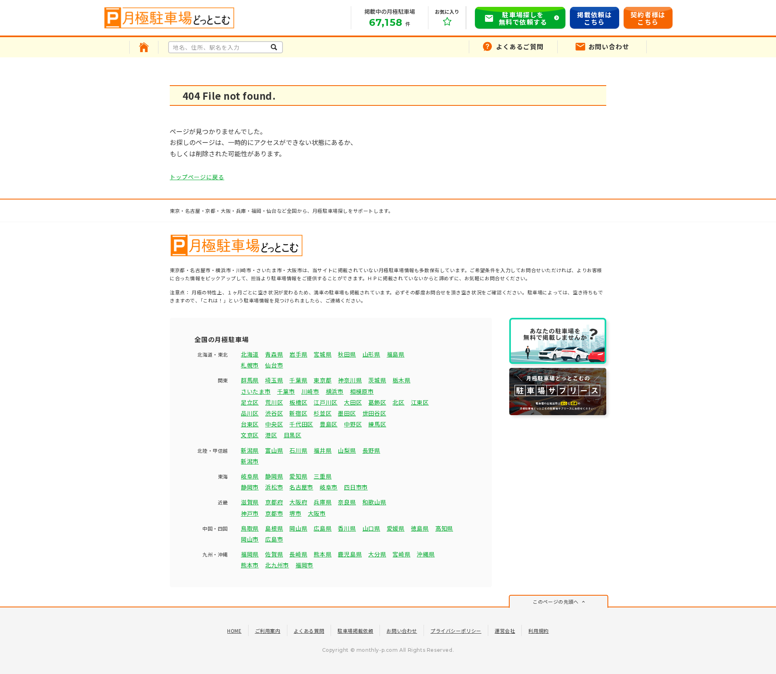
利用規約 (538, 630)
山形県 (371, 354)
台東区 (250, 424)
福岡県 (250, 554)
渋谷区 (274, 413)
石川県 (298, 450)
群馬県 (250, 380)
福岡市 (304, 565)
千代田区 (301, 424)
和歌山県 (374, 502)
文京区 (250, 435)
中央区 (274, 424)
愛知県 (298, 476)
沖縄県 (425, 554)
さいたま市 (256, 391)
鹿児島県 (350, 554)
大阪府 (298, 502)
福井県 (322, 450)
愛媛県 (396, 528)
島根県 (274, 528)
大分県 (377, 554)
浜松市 (274, 487)
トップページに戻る (197, 177)
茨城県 (377, 380)
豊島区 (328, 424)
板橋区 (298, 402)
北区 (398, 402)
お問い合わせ (401, 630)
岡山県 (298, 528)
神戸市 (250, 513)
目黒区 (293, 435)
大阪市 (317, 513)
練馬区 (377, 424)
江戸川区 (325, 402)
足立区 (250, 402)
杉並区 (322, 413)
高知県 (444, 528)
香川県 (347, 528)
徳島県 (420, 528)
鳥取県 (250, 528)
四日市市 (356, 487)
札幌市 (250, 365)
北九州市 (277, 565)
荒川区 (274, 402)
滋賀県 (250, 502)
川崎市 (310, 391)
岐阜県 (250, 476)
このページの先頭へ (555, 601)
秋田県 (347, 354)
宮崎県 (401, 554)
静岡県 (274, 476)
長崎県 (298, 554)
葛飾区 (377, 402)
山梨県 (347, 450)
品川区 (250, 413)
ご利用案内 (267, 630)
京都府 (274, 502)
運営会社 (505, 630)
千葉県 (298, 380)
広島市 (274, 539)
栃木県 (401, 380)
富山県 (274, 450)
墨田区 (347, 413)
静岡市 (250, 487)
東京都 (322, 380)
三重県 (322, 476)
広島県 (322, 528)
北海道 (250, 354)
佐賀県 (274, 554)
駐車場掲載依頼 (355, 630)
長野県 (371, 450)
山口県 (371, 528)
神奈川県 (350, 380)
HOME (234, 630)
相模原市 (362, 391)
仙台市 (274, 365)
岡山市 (250, 539)
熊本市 (250, 565)
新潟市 (250, 461)
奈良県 (347, 502)
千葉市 (286, 391)
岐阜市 (328, 487)
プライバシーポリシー (455, 630)
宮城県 (322, 354)
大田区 (353, 402)
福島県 (396, 354)
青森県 (274, 354)
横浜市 (335, 391)
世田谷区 (374, 413)
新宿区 (298, 413)
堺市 (295, 513)
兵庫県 (322, 502)
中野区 (353, 424)
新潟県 (250, 450)
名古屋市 (301, 487)
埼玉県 (274, 380)
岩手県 (298, 354)
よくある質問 (309, 630)
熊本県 (322, 554)
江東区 (420, 402)
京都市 (274, 513)
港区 (271, 435)
